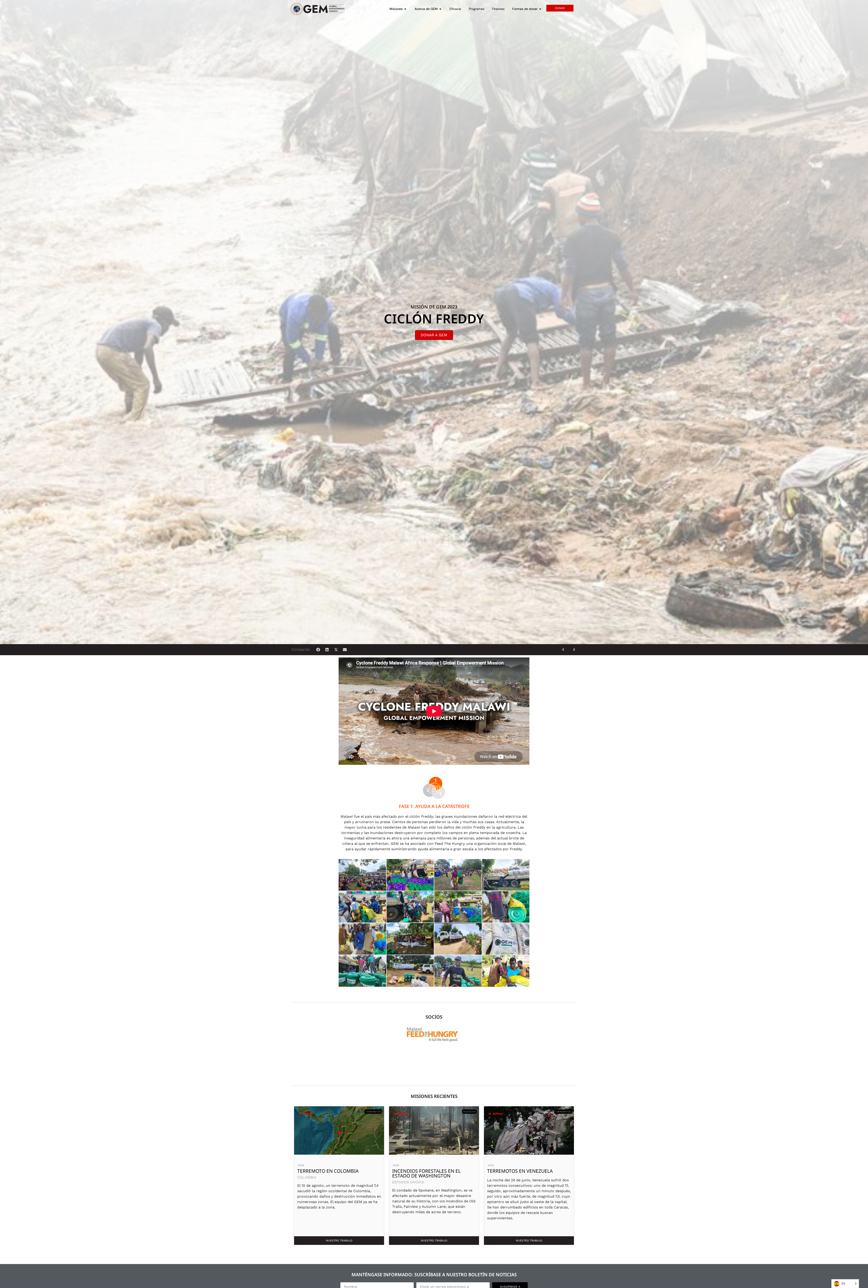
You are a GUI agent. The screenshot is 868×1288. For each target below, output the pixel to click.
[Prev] (565, 650)
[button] (318, 649)
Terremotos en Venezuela (330, 1171)
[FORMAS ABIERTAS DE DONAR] (540, 9)
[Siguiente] (572, 650)
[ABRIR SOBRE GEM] (440, 9)
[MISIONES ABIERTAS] (405, 9)
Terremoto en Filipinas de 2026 (431, 1171)
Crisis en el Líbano (510, 1171)
